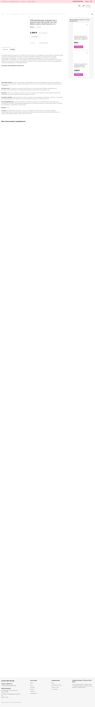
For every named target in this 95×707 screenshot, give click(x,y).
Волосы (32, 689)
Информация (56, 680)
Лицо (31, 683)
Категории (33, 680)
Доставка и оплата (57, 685)
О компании (55, 689)
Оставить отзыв (43, 42)
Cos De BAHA (37, 27)
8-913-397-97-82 (78, 1)
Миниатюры (33, 693)
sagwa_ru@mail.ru (6, 683)
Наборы (32, 691)
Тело (31, 685)
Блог (53, 683)
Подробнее (7, 199)
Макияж (32, 687)
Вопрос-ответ (55, 687)
